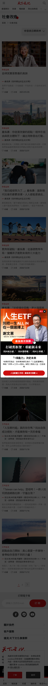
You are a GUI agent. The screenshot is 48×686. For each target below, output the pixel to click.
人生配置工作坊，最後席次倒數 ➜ (24, 373)
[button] (44, 311)
